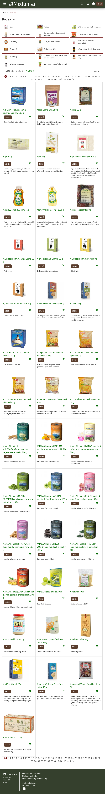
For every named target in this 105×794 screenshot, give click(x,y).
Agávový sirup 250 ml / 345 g (16, 210)
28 (86, 76)
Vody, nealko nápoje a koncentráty (86, 42)
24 (72, 76)
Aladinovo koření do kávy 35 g (50, 304)
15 (42, 76)
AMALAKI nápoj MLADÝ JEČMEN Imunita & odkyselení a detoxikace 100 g (18, 499)
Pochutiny (13, 57)
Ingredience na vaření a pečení (55, 64)
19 (56, 76)
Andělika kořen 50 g (79, 639)
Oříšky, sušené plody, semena (89, 27)
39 (52, 79)
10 (26, 76)
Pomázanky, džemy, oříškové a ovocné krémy (55, 56)
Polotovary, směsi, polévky (88, 34)
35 (39, 79)
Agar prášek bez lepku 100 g (83, 157)
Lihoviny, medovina (17, 64)
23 (69, 76)
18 (52, 76)
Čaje (11, 27)
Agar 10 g (7, 157)
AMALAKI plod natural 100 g (49, 592)
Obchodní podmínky (29, 776)
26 (79, 76)
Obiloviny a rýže (50, 49)
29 (89, 76)
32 (99, 76)
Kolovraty (11, 774)
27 (82, 76)
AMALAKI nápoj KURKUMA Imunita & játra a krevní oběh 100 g (51, 449)
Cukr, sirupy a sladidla (52, 42)
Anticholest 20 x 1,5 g (13, 737)
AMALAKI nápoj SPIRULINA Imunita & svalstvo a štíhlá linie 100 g (84, 547)
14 (39, 76)
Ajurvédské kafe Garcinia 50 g (83, 259)
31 (96, 76)
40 (55, 79)
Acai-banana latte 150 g (47, 110)
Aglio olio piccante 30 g (80, 210)
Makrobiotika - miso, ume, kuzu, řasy (90, 56)
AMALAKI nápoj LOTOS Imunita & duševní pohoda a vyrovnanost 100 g (85, 449)
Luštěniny (13, 42)
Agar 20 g (41, 157)
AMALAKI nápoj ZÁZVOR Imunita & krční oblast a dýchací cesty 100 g (18, 595)
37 (45, 79)
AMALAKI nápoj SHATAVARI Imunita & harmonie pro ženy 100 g (18, 547)
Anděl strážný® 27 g (12, 684)
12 (32, 76)
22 (66, 76)
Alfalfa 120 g (75, 304)
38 (49, 79)
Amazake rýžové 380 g (13, 639)
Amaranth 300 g (77, 592)
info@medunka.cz (29, 783)
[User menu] (88, 3)
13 (36, 76)
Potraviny (12, 13)
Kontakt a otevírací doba (31, 774)
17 (49, 76)
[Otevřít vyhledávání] (82, 3)
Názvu (29, 71)
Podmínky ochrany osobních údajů (35, 779)
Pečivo (46, 27)
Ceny (18, 71)
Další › (60, 79)
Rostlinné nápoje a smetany (20, 34)
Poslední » (69, 79)
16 (46, 76)
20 (59, 76)
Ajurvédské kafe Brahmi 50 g (50, 259)
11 (29, 76)
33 (32, 79)
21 (62, 76)
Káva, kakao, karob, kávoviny (89, 49)
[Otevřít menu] (4, 3)
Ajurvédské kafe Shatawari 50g (17, 304)
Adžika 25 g (75, 110)
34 (35, 79)
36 (42, 79)
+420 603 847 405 (28, 786)
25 (76, 76)
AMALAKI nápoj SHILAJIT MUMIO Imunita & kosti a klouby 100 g (51, 547)
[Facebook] (24, 789)
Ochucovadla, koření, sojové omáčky (54, 34)
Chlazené (13, 49)
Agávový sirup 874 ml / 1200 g (50, 210)
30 (92, 76)
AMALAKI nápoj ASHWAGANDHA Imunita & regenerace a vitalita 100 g (16, 449)
